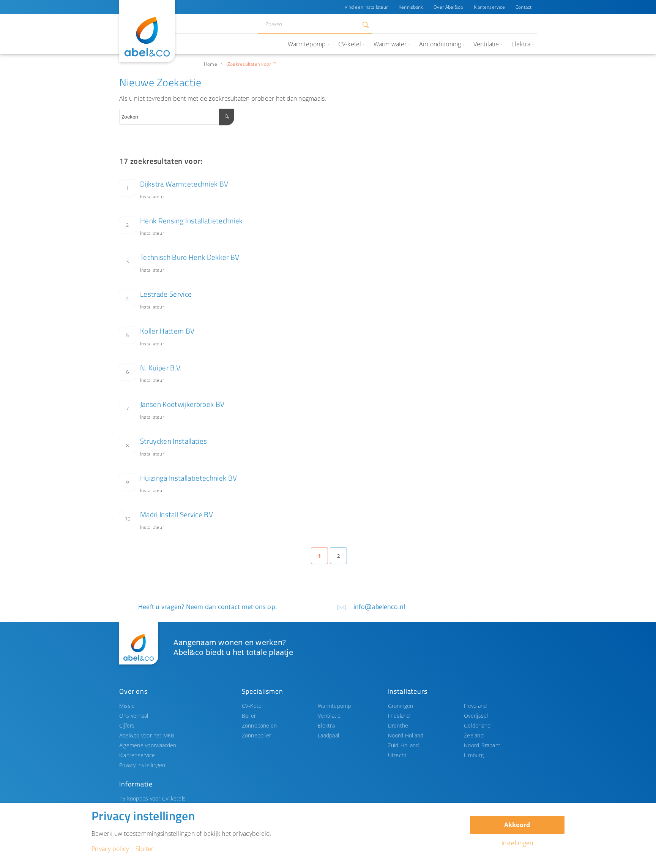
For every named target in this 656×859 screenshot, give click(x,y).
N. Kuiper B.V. (161, 367)
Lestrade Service (166, 293)
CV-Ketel (252, 705)
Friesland (399, 715)
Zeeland (474, 735)
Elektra (326, 725)
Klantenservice (489, 7)
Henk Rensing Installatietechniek (191, 220)
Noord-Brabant (482, 745)
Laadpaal (328, 735)
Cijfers (127, 725)
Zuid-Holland (403, 745)
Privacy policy (110, 849)
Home (210, 64)
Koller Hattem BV (167, 330)
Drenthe (398, 725)
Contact (523, 7)
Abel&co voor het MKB (147, 735)
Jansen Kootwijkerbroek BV (182, 404)
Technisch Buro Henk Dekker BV (190, 257)
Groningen (400, 705)
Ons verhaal (133, 715)
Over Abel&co (448, 7)
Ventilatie (329, 715)
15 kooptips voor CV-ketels (152, 798)
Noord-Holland (406, 735)
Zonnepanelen (259, 725)
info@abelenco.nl (379, 606)
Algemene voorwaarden (148, 745)
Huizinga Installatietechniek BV (188, 477)
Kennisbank (411, 7)
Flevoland (475, 705)
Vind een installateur (366, 7)
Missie (127, 705)
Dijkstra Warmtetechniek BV (184, 183)
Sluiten (145, 849)
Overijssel (476, 715)
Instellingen (517, 843)
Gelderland (477, 725)
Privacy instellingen (142, 765)
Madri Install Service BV (176, 514)
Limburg (474, 755)
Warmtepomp (334, 705)
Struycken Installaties (173, 440)
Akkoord (517, 825)
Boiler (249, 715)
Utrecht (397, 755)
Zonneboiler (256, 735)
